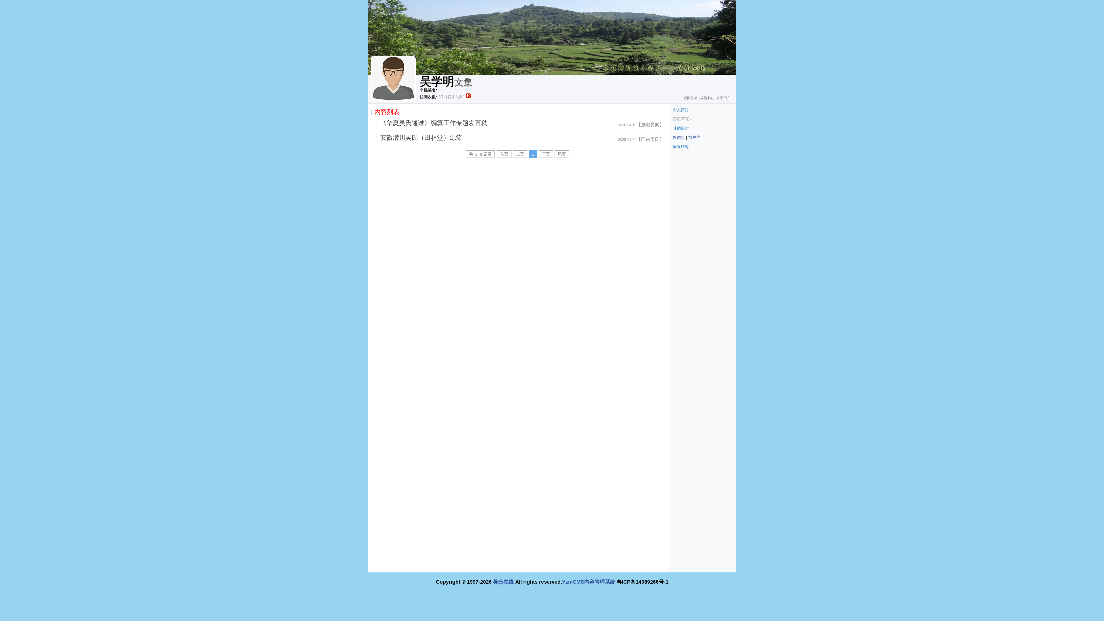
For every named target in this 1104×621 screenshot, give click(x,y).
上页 (520, 154)
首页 (504, 154)
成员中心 (707, 98)
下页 (546, 154)
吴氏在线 (503, 582)
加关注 (694, 137)
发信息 (679, 137)
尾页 (562, 154)
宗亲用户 (723, 98)
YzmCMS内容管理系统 (588, 582)
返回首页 (690, 98)
